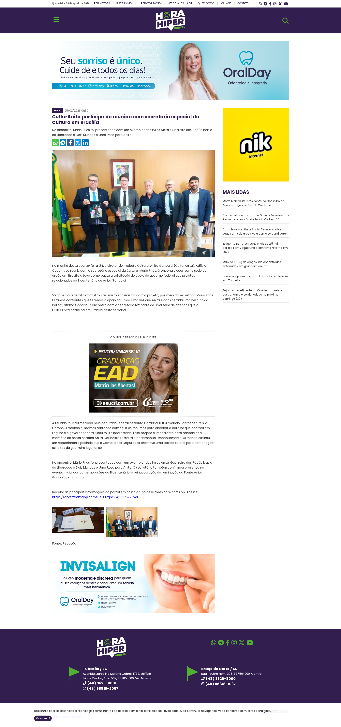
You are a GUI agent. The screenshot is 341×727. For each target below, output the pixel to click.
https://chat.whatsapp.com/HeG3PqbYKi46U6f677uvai (95, 497)
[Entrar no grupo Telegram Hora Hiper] (265, 4)
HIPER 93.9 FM (124, 3)
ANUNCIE (225, 3)
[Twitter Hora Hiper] (280, 4)
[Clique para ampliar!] (78, 531)
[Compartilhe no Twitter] (78, 142)
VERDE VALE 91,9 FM (180, 3)
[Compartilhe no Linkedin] (85, 142)
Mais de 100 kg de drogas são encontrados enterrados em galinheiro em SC (252, 264)
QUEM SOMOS (206, 3)
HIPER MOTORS (101, 3)
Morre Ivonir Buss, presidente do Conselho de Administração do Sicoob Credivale (253, 203)
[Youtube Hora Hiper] (286, 4)
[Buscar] (285, 20)
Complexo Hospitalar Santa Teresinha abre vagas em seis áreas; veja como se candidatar (255, 231)
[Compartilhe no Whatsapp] (55, 142)
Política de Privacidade (163, 711)
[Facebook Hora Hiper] (270, 4)
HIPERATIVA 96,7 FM (150, 3)
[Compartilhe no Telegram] (63, 142)
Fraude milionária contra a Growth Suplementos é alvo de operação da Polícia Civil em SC (256, 217)
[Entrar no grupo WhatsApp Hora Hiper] (260, 4)
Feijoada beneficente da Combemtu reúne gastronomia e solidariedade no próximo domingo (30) (252, 294)
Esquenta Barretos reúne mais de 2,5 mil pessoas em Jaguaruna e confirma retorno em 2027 (255, 248)
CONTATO (242, 3)
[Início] (170, 30)
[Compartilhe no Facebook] (70, 142)
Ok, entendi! (43, 718)
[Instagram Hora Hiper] (274, 4)
